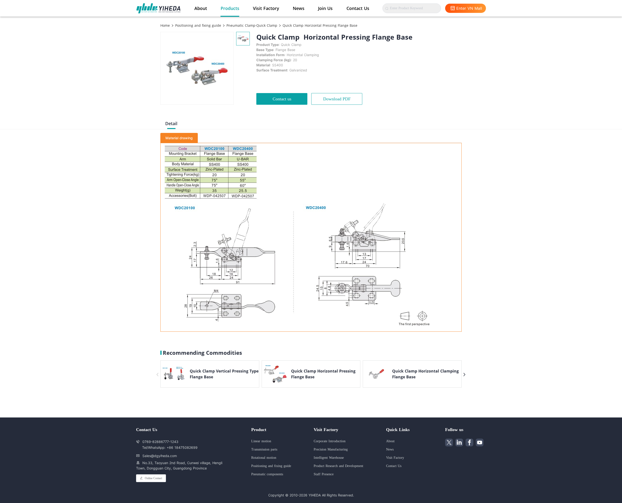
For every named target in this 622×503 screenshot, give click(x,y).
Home (165, 25)
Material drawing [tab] (179, 138)
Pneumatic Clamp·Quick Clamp (251, 25)
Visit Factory (266, 8)
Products (230, 8)
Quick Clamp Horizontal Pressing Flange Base (319, 25)
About (200, 8)
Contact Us (357, 8)
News (298, 8)
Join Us (325, 8)
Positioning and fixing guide (197, 25)
